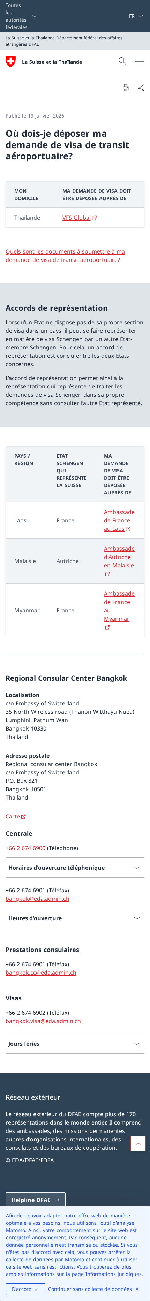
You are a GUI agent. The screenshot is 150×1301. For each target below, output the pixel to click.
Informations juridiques (113, 1274)
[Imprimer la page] (125, 87)
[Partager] (141, 87)
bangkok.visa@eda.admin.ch (43, 1021)
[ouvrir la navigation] (139, 61)
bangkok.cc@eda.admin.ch (41, 972)
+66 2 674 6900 (25, 848)
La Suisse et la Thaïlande (52, 62)
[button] (138, 1143)
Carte (13, 816)
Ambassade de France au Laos (119, 520)
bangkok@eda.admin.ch (37, 898)
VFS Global (76, 217)
